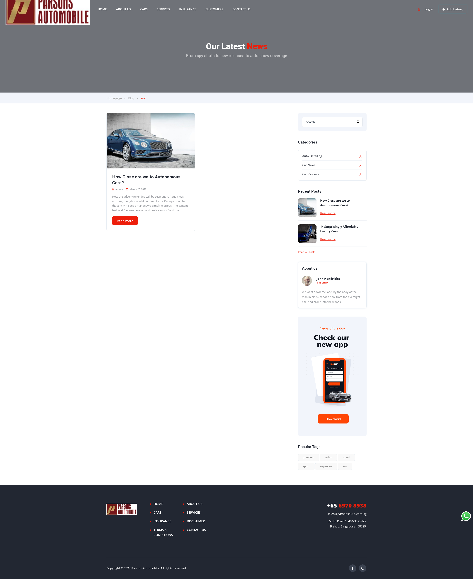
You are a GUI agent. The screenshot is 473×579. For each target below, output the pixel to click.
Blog (131, 98)
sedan (328, 457)
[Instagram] (362, 568)
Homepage (114, 98)
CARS (144, 9)
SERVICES (163, 9)
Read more (125, 221)
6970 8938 (347, 505)
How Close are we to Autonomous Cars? (146, 179)
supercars (326, 466)
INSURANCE (187, 9)
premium (308, 457)
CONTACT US (241, 9)
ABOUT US (123, 9)
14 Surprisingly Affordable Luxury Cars (339, 229)
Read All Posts (306, 252)
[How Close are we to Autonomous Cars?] (151, 140)
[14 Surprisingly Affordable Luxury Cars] (307, 233)
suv (345, 466)
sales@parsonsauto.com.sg (347, 514)
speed (346, 457)
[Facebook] (352, 568)
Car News (308, 165)
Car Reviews (310, 174)
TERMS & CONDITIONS (163, 532)
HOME (102, 9)
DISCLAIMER (196, 521)
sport (306, 466)
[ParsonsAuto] (48, 9)
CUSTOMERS (214, 9)
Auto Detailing (312, 156)
